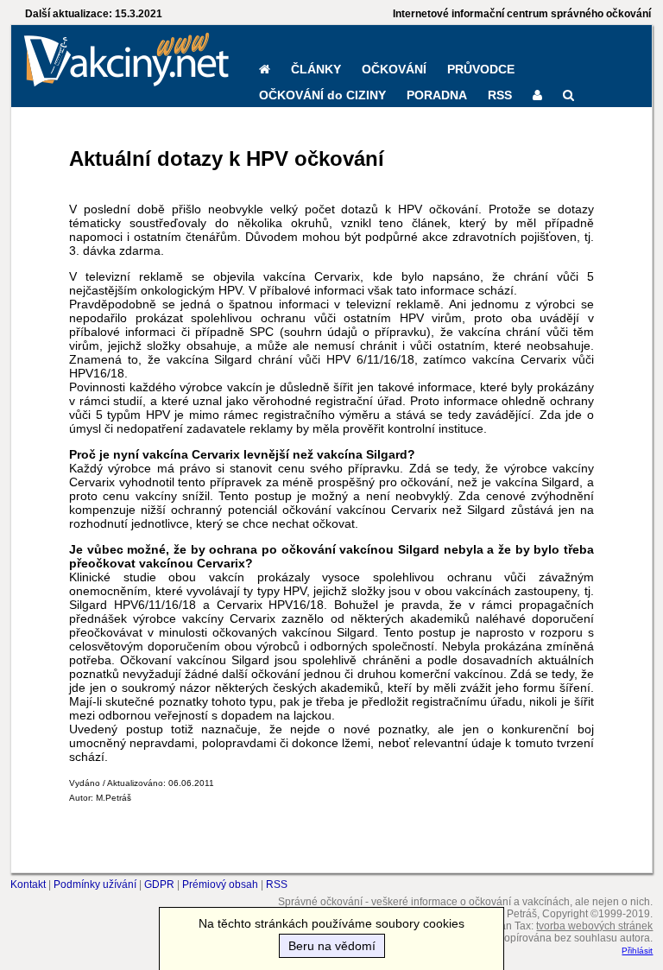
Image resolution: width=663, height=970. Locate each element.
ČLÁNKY (316, 69)
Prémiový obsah (220, 884)
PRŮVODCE (481, 69)
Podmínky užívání (95, 884)
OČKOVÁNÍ (394, 69)
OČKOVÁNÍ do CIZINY (322, 95)
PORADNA (437, 95)
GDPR (159, 884)
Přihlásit (637, 950)
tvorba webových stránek (594, 926)
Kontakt (28, 884)
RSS (500, 95)
